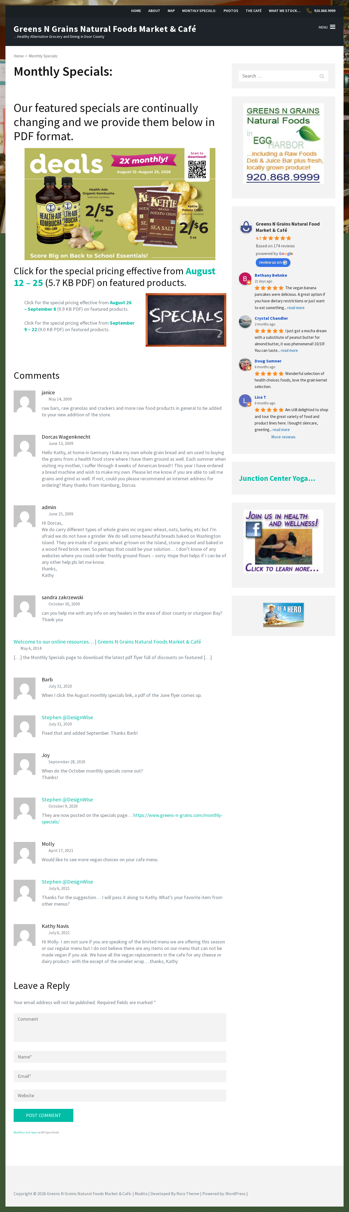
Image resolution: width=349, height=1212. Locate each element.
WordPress (235, 1193)
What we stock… (285, 10)
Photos (231, 10)
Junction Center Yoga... (277, 478)
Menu (323, 27)
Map (171, 10)
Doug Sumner (268, 361)
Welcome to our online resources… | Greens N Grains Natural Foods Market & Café (107, 641)
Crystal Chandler (271, 318)
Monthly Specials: (199, 10)
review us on (270, 262)
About (154, 10)
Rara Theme (187, 1193)
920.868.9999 (324, 10)
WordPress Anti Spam (26, 1132)
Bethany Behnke (271, 275)
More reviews (283, 436)
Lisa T (260, 397)
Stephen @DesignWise (67, 717)
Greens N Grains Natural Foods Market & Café (105, 28)
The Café (253, 10)
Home (136, 10)
